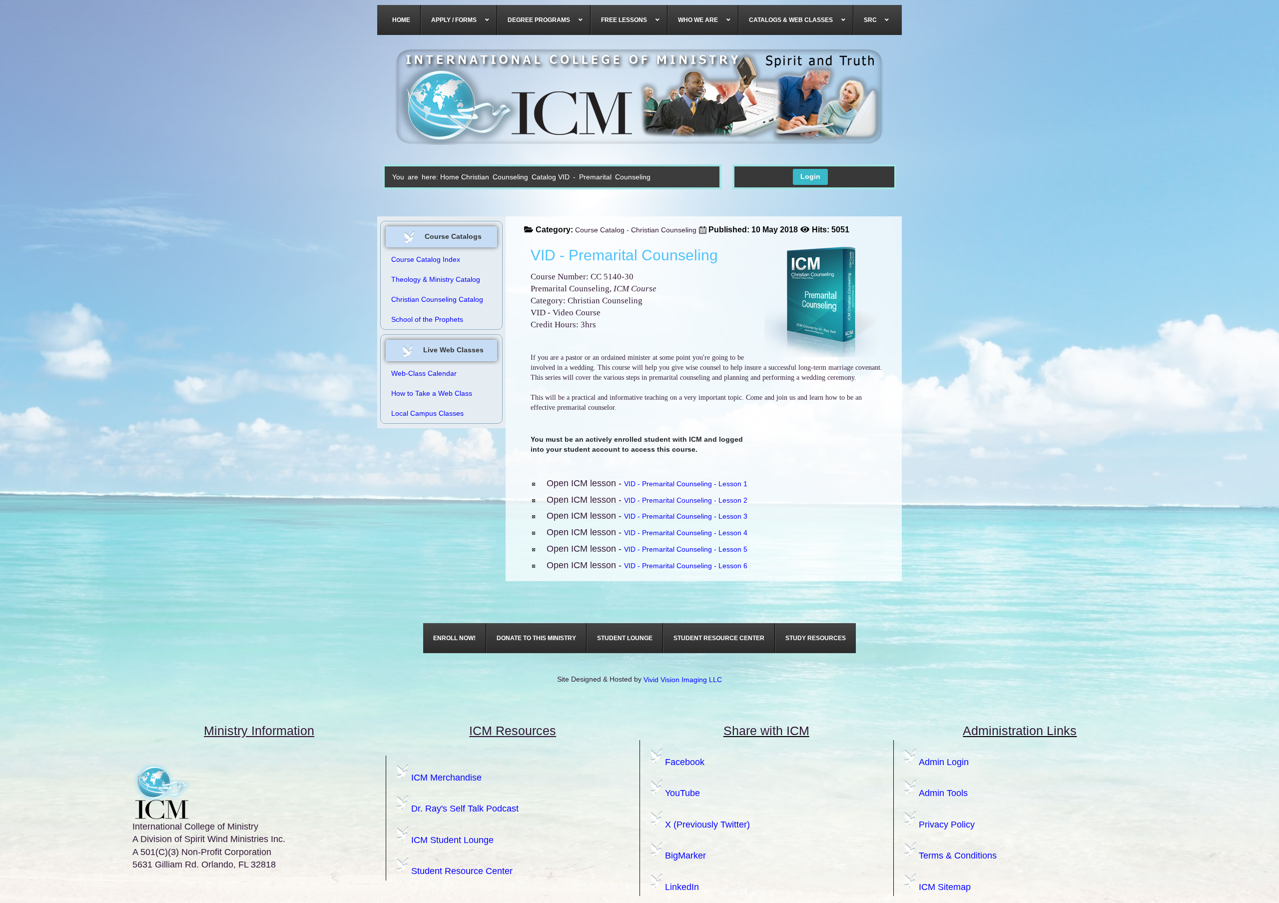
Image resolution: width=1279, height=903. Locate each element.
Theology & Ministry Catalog (435, 279)
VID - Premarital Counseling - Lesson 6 (685, 566)
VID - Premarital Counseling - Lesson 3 (685, 516)
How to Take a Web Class (431, 393)
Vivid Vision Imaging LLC (682, 680)
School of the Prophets (427, 319)
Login (810, 176)
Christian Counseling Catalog (508, 177)
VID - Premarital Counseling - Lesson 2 (685, 500)
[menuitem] (401, 20)
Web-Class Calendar (424, 373)
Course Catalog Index (425, 259)
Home (449, 177)
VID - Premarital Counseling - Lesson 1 (685, 484)
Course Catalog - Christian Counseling (635, 230)
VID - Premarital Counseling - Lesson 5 (685, 549)
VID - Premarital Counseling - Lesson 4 (685, 533)
